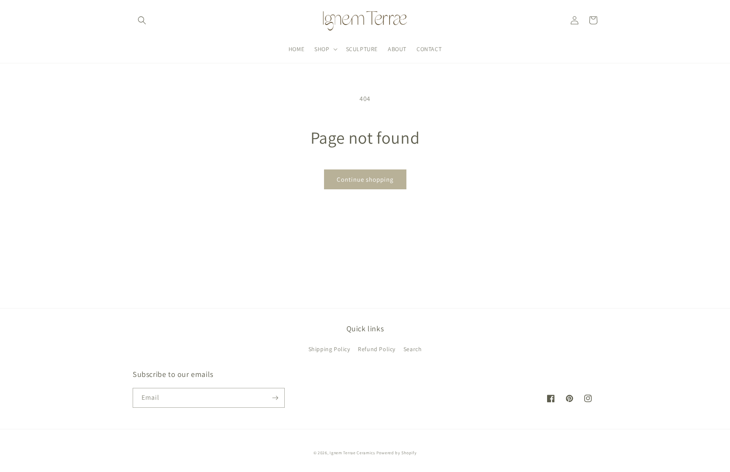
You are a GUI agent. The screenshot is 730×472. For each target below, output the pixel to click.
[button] (142, 20)
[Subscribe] (275, 398)
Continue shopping (365, 179)
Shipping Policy (329, 349)
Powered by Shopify (396, 453)
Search (412, 349)
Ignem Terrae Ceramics (352, 453)
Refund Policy (376, 349)
